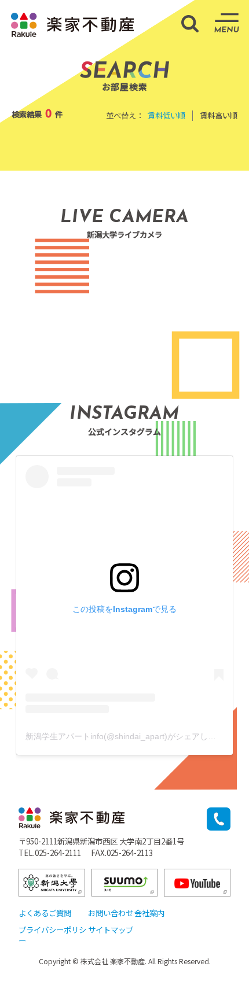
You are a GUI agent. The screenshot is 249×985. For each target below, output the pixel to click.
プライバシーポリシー (52, 935)
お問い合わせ (110, 912)
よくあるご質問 (45, 912)
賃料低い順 (166, 115)
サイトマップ (110, 929)
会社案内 (149, 912)
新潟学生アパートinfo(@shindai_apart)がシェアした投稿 (128, 736)
